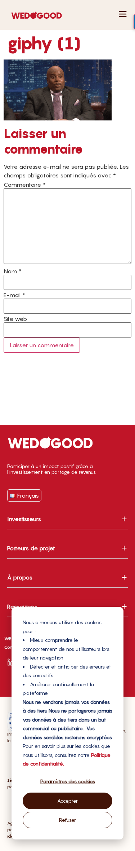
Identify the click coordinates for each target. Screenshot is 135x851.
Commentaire (25, 185)
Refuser (67, 820)
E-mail (14, 295)
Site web (15, 319)
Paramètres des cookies (67, 781)
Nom (13, 271)
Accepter (67, 801)
